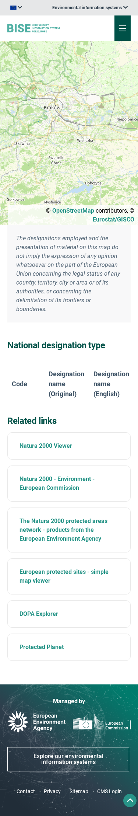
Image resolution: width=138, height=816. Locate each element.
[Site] (46, 28)
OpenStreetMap (73, 210)
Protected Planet (42, 647)
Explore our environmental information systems (68, 759)
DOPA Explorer (39, 613)
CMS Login (109, 791)
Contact (26, 791)
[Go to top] (130, 800)
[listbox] (90, 7)
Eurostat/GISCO (113, 219)
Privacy (52, 791)
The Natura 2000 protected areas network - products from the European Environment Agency (63, 529)
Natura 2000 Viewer (46, 445)
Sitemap (79, 791)
